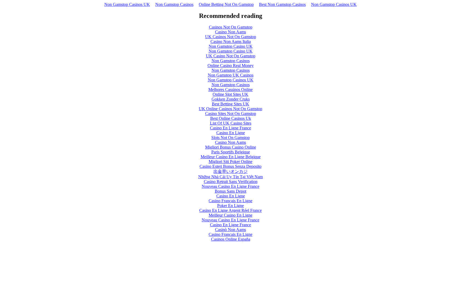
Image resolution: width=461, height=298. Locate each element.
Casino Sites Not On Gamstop (230, 113)
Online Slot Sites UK (230, 94)
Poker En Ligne (230, 205)
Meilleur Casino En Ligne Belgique (231, 156)
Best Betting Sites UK (230, 104)
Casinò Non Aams (230, 229)
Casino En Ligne (230, 132)
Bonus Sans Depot (230, 191)
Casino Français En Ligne (230, 200)
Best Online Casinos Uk (230, 118)
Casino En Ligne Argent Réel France (230, 210)
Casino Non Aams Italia (230, 41)
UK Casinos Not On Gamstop (230, 36)
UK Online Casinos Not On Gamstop (230, 108)
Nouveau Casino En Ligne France (230, 186)
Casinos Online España (230, 239)
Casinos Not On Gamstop (230, 27)
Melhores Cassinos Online (230, 89)
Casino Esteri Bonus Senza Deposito (230, 166)
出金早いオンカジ (230, 171)
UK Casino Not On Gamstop (230, 56)
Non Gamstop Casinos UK (127, 4)
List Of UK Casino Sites (230, 123)
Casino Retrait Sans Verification (230, 181)
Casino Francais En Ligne (230, 234)
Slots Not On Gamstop (230, 137)
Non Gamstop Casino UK (231, 46)
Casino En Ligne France (230, 128)
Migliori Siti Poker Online (230, 161)
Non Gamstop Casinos (174, 4)
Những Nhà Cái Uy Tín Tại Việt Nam (230, 176)
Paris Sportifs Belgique (230, 152)
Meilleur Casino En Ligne (230, 215)
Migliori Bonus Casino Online (230, 147)
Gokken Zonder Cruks (231, 99)
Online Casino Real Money (231, 65)
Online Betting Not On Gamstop (226, 4)
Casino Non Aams (230, 32)
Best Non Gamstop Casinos (282, 4)
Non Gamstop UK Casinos (230, 75)
